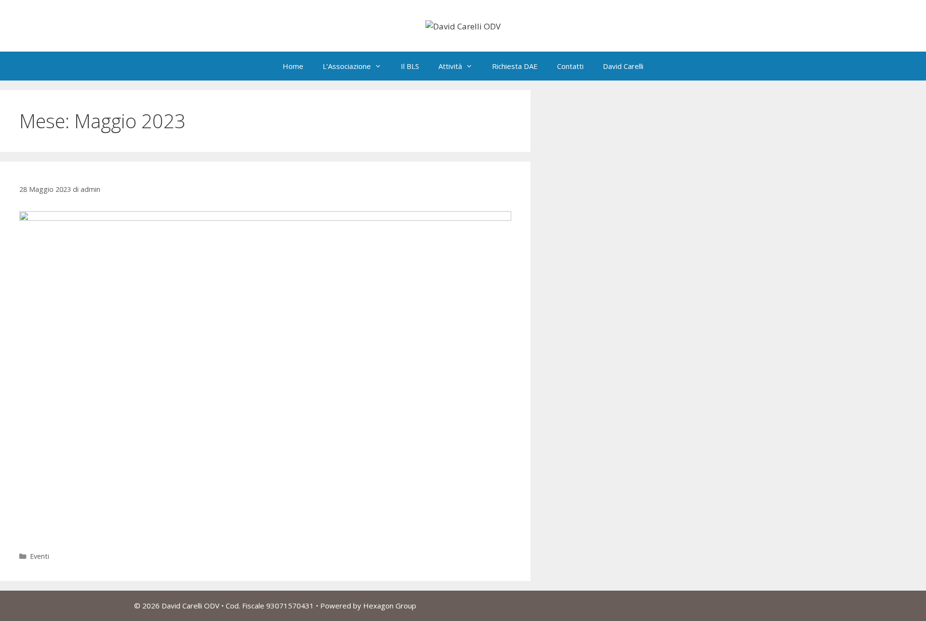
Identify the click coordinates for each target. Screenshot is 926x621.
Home (293, 66)
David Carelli (623, 66)
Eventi (39, 556)
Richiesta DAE (515, 66)
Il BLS (410, 66)
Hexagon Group (389, 605)
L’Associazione (347, 66)
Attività (450, 66)
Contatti (570, 66)
